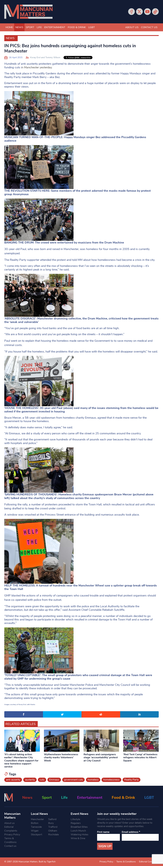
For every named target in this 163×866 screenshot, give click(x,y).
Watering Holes (79, 834)
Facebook (131, 11)
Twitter (139, 11)
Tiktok (155, 11)
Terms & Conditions (10, 840)
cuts (42, 779)
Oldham (52, 830)
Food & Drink (77, 27)
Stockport (36, 834)
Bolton (34, 823)
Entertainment (54, 27)
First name (103, 832)
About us (131, 27)
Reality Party (131, 779)
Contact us (149, 27)
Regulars (76, 823)
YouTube (147, 11)
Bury (51, 823)
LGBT (91, 27)
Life (39, 27)
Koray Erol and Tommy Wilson (45, 57)
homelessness (111, 779)
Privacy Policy (12, 834)
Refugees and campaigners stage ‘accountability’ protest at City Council (101, 757)
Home (9, 27)
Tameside (36, 827)
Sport (30, 27)
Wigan (35, 830)
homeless (93, 779)
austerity (30, 779)
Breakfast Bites (79, 827)
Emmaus (54, 779)
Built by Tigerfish (47, 861)
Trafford (52, 827)
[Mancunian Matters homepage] (28, 12)
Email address (131, 832)
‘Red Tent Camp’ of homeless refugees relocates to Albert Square (140, 757)
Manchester (37, 819)
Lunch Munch (78, 830)
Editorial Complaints (10, 828)
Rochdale (53, 834)
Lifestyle (75, 819)
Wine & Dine (78, 838)
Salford (52, 819)
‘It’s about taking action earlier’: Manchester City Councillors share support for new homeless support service (21, 760)
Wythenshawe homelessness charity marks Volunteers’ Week (61, 757)
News (19, 27)
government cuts (73, 779)
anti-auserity (13, 779)
